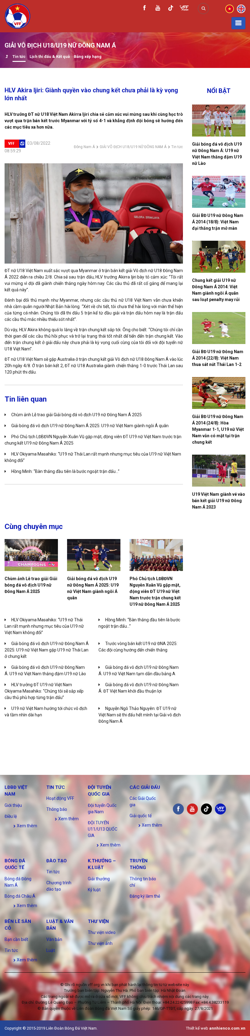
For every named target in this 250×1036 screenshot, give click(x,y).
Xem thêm (26, 825)
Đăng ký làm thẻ (145, 896)
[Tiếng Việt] (229, 8)
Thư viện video (102, 932)
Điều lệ (11, 816)
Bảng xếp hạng (88, 56)
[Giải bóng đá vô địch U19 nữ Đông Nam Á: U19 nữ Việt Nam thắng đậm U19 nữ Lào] (218, 121)
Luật (50, 950)
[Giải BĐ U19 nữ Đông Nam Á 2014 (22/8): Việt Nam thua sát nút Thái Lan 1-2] (218, 328)
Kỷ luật (94, 889)
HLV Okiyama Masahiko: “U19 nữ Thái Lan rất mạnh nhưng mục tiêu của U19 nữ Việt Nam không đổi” (44, 626)
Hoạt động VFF (60, 798)
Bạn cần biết (16, 939)
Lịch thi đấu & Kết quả (50, 56)
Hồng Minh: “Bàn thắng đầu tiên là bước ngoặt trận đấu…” (65, 471)
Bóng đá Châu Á (20, 896)
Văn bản (54, 939)
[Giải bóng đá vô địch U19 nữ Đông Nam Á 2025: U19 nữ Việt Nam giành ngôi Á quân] (93, 555)
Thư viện (98, 921)
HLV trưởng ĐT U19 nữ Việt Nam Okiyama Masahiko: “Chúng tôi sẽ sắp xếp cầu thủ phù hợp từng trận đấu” (44, 691)
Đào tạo (56, 861)
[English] (241, 8)
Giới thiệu (13, 805)
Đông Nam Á (84, 147)
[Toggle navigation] (238, 23)
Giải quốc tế (141, 815)
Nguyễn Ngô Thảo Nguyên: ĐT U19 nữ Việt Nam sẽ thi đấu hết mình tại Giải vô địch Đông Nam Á (139, 715)
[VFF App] (184, 9)
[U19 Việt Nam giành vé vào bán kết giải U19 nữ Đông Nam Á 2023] (218, 471)
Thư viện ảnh (100, 943)
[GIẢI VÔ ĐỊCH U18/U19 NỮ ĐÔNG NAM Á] (7, 57)
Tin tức (19, 56)
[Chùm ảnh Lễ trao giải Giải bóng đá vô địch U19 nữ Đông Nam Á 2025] (31, 555)
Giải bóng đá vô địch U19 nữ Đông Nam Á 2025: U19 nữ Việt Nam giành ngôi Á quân (90, 425)
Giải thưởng (99, 878)
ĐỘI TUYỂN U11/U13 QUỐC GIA (102, 829)
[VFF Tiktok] (170, 9)
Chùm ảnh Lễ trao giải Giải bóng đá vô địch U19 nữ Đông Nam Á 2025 (76, 414)
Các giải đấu (145, 787)
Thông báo (56, 809)
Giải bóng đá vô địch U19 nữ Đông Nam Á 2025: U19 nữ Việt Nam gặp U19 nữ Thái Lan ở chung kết (47, 650)
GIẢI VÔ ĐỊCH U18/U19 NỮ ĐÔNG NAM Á (133, 147)
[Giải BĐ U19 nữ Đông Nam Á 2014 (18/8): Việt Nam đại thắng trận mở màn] (218, 192)
